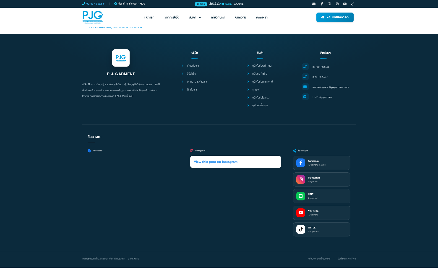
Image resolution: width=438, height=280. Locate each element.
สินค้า (192, 17)
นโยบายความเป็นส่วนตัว (319, 259)
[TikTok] (352, 4)
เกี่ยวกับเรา (218, 17)
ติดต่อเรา (262, 17)
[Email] (314, 4)
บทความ (240, 17)
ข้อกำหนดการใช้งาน (347, 259)
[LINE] (337, 4)
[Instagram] (329, 4)
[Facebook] (321, 4)
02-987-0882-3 (95, 4)
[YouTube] (345, 4)
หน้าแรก (149, 17)
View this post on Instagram (215, 161)
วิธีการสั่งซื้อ (171, 17)
